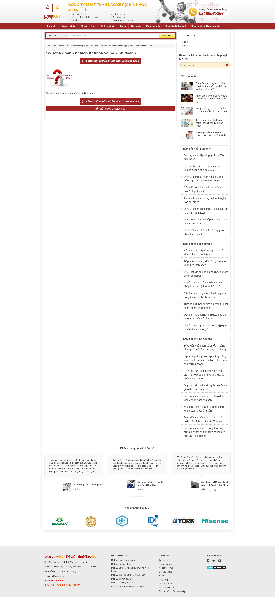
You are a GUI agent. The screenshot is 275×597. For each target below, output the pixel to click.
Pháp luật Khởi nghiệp (195, 148)
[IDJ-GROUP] (153, 521)
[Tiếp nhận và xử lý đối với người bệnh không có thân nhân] (187, 123)
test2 (185, 46)
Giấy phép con (77, 20)
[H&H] (122, 521)
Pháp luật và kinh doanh (196, 339)
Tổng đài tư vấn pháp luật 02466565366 (112, 60)
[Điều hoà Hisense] (215, 521)
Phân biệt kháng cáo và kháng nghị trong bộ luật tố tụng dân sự (211, 98)
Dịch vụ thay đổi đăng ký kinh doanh (128, 575)
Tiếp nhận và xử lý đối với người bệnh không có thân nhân (209, 123)
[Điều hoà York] (184, 521)
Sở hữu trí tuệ (107, 26)
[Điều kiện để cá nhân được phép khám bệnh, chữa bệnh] (187, 135)
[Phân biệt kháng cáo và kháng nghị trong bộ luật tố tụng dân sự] (187, 98)
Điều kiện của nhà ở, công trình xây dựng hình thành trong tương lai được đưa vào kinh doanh (205, 432)
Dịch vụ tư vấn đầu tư (121, 579)
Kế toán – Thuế (88, 26)
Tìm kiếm (167, 35)
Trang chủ (52, 26)
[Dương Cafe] (91, 521)
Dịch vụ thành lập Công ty (123, 560)
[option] (73, 471)
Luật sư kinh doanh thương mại (84, 17)
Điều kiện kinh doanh (175, 26)
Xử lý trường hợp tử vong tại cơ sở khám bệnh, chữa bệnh (211, 109)
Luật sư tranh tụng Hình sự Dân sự (127, 587)
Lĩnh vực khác (153, 26)
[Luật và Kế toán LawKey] (52, 11)
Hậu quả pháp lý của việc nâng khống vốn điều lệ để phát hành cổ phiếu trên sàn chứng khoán (205, 360)
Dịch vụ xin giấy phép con (123, 583)
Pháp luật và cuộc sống (196, 243)
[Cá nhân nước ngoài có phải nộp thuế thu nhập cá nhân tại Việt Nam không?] (187, 86)
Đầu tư (123, 26)
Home (49, 46)
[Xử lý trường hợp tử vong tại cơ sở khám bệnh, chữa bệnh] (187, 111)
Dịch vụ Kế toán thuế (121, 564)
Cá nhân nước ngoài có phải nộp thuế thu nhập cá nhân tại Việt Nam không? (211, 86)
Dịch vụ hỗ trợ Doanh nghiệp (205, 26)
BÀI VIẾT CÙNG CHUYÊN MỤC (110, 109)
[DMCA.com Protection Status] (216, 567)
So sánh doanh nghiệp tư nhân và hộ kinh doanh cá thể (87, 46)
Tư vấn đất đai (119, 17)
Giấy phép (136, 26)
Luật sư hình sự (119, 14)
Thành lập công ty (78, 14)
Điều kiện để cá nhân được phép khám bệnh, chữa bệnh (211, 134)
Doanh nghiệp (69, 26)
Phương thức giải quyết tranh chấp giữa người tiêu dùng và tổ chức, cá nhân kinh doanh (204, 375)
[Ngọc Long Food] (60, 521)
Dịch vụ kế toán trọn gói (123, 20)
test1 (185, 42)
